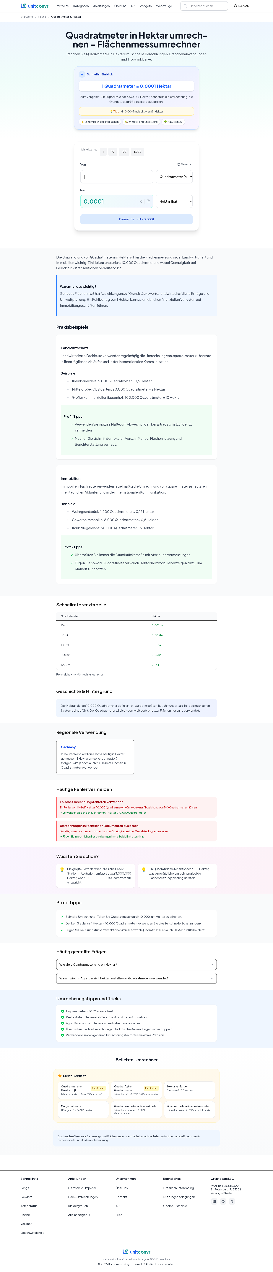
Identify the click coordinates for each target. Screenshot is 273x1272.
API (133, 6)
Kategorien (81, 6)
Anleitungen (101, 6)
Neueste (186, 164)
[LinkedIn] (214, 1201)
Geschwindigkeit (32, 1233)
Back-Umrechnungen (83, 1197)
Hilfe (119, 1215)
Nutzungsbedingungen (179, 1197)
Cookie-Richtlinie (175, 1206)
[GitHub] (223, 1201)
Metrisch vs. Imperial (82, 1188)
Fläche (42, 16)
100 (124, 151)
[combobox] (204, 6)
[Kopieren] (148, 201)
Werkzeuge (164, 6)
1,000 (137, 151)
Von (83, 164)
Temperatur (29, 1206)
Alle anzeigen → (79, 1215)
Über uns (120, 6)
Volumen (26, 1224)
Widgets (146, 6)
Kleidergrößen (78, 1206)
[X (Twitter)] (232, 1201)
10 (112, 151)
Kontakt (121, 1197)
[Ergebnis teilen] (141, 201)
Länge (25, 1188)
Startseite (61, 6)
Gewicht (26, 1197)
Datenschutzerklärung (178, 1188)
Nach (83, 190)
